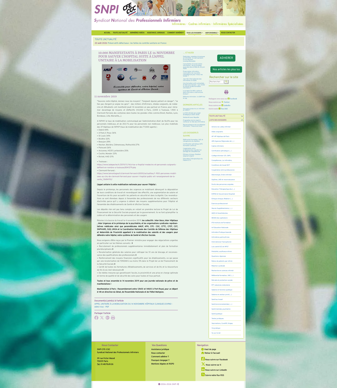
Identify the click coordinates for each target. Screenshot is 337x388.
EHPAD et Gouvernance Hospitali (223, 194)
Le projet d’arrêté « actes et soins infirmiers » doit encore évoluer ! (193, 92)
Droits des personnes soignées (223, 184)
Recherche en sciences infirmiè (222, 271)
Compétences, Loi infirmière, (222, 160)
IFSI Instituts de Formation (221, 223)
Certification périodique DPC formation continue (193, 145)
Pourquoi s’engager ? (160, 360)
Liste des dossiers (217, 120)
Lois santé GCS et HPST (220, 247)
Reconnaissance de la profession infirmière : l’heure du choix (194, 125)
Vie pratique (216, 328)
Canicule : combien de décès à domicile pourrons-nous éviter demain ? (138, 43)
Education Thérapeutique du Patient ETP (193, 159)
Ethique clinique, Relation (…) (222, 199)
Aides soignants (217, 132)
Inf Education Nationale (220, 228)
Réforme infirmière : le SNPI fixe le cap (194, 97)
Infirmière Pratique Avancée (221, 232)
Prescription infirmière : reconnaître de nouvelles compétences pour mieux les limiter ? (193, 74)
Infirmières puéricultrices (220, 237)
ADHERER (226, 58)
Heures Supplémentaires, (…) (222, 208)
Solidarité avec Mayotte (191, 117)
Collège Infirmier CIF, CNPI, (221, 156)
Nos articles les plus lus (226, 69)
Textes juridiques (218, 319)
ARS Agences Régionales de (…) (223, 141)
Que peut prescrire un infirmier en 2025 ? (194, 109)
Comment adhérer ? (160, 356)
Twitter (226, 102)
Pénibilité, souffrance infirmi (222, 252)
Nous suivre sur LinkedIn (216, 370)
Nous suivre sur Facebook (216, 360)
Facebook (233, 99)
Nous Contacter (110, 345)
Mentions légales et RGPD (162, 364)
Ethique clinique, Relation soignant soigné (192, 155)
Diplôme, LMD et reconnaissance (223, 180)
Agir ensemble (211, 33)
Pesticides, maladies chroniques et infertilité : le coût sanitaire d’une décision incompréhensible (194, 59)
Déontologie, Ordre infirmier (222, 175)
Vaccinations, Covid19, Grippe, (222, 323)
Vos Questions (159, 345)
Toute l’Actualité (120, 33)
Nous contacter (228, 33)
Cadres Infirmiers (218, 146)
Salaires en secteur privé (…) (222, 295)
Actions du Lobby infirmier (221, 127)
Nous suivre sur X (213, 365)
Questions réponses (219, 256)
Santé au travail (217, 299)
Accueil (107, 33)
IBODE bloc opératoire (219, 218)
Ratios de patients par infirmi (222, 261)
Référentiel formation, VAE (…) (222, 276)
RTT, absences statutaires (221, 285)
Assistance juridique (156, 33)
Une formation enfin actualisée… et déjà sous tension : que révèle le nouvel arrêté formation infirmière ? (194, 85)
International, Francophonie (221, 242)
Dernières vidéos (137, 33)
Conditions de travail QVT (221, 165)
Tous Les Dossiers (194, 33)
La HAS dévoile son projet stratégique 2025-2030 (191, 114)
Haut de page (210, 349)
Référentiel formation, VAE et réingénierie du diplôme (193, 140)
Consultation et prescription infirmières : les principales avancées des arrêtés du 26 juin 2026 (194, 66)
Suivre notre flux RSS (214, 375)
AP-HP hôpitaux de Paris (220, 136)
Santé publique (217, 314)
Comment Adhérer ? (175, 33)
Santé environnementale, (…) (222, 304)
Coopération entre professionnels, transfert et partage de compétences (192, 150)
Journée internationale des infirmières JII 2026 (192, 79)
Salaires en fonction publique (222, 290)
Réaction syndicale (218, 266)
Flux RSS (224, 109)
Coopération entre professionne (223, 170)
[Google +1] (107, 318)
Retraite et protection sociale (222, 280)
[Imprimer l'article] (113, 318)
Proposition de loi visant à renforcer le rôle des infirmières (194, 121)
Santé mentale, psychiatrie (221, 309)
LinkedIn (226, 106)
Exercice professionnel (220, 204)
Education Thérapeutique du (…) (223, 189)
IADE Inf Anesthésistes (220, 213)
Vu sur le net (216, 333)
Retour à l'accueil (212, 353)
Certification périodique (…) (221, 151)
